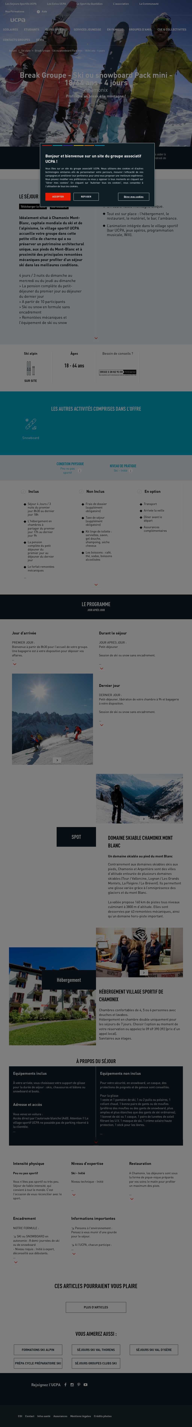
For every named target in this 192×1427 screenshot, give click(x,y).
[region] (97, 175)
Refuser (86, 196)
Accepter (58, 196)
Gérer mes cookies (134, 196)
